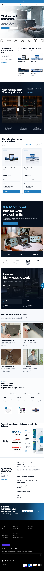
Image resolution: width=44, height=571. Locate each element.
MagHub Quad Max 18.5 (9, 168)
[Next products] (40, 144)
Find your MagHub (7, 285)
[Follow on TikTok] (16, 561)
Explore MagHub (30, 92)
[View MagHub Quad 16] (32, 158)
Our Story (3, 526)
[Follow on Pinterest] (10, 561)
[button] (42, 285)
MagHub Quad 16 (28, 168)
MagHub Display (5, 533)
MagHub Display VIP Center (18, 537)
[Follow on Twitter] (5, 561)
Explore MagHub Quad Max (10, 223)
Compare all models (30, 144)
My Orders (30, 528)
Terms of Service (16, 531)
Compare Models (4, 479)
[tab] (11, 301)
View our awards (28, 451)
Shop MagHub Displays (27, 511)
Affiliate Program (5, 535)
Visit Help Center (4, 481)
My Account (30, 526)
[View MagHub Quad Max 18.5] (11, 158)
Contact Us (4, 530)
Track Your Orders (31, 530)
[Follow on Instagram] (8, 561)
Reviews (3, 531)
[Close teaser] (41, 288)
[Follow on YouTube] (13, 561)
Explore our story (4, 62)
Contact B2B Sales (5, 537)
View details (11, 191)
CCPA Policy (15, 535)
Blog (2, 528)
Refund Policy (15, 530)
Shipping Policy (16, 528)
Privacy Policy (15, 533)
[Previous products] (37, 144)
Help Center (15, 526)
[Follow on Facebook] (2, 561)
